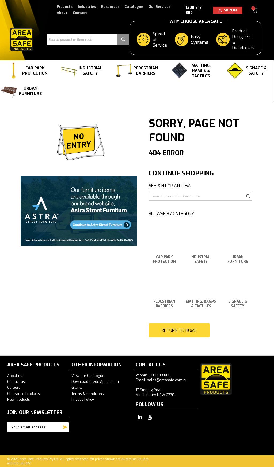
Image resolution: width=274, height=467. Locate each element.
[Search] (123, 39)
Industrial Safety (90, 70)
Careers (13, 387)
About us (14, 375)
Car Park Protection (35, 70)
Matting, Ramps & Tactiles (201, 70)
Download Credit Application (95, 381)
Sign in (229, 10)
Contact (80, 12)
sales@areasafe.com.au (167, 380)
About (62, 12)
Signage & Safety (256, 70)
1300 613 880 (193, 10)
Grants (76, 387)
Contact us (16, 381)
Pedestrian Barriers (145, 70)
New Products (18, 399)
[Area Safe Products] (21, 39)
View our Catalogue (87, 375)
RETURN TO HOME (179, 330)
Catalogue (134, 6)
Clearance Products (23, 393)
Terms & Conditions (87, 393)
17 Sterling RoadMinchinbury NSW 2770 (155, 392)
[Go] (65, 426)
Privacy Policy (82, 399)
